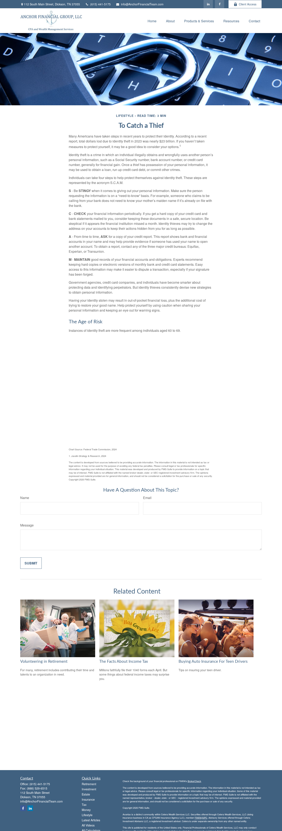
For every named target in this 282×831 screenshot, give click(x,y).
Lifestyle (87, 815)
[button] (152, 20)
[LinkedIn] (208, 4)
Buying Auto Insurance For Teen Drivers (213, 662)
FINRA (198, 817)
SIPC (204, 817)
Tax (84, 805)
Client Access (247, 4)
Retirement (89, 784)
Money (86, 810)
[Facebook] (219, 4)
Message (27, 525)
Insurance (88, 799)
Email (147, 497)
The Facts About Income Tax (123, 662)
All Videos (88, 825)
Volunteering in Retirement (44, 662)
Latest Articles (91, 820)
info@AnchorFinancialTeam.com (142, 4)
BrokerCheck (194, 781)
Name (24, 497)
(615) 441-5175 (100, 4)
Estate (86, 794)
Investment (89, 789)
